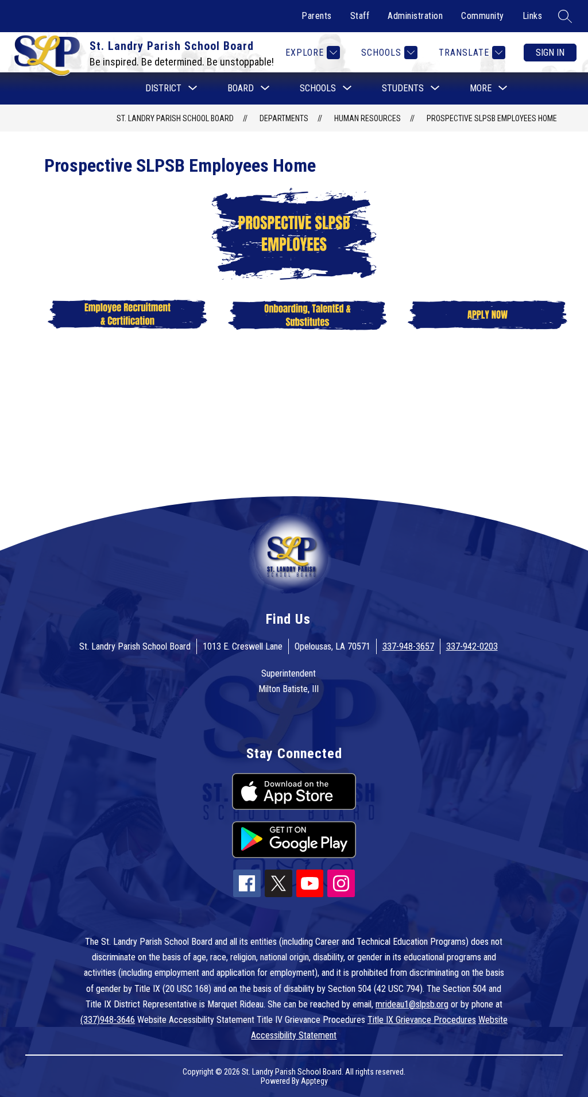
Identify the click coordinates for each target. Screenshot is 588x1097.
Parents (316, 15)
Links (533, 15)
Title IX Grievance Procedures (422, 1019)
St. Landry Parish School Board (175, 118)
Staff (360, 15)
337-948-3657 (408, 646)
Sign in (550, 52)
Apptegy (314, 1081)
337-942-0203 (472, 646)
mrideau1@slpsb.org (412, 1004)
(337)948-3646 (107, 1019)
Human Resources (367, 118)
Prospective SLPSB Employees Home (492, 118)
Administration (415, 15)
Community (482, 15)
